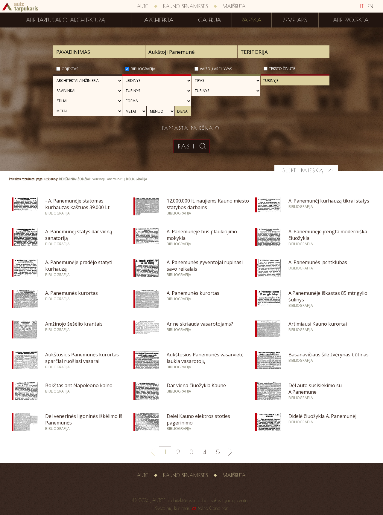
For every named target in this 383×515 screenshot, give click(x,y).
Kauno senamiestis (185, 6)
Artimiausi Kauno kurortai (317, 324)
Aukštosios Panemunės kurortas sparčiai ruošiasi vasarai (82, 357)
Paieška (252, 20)
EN (370, 6)
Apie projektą (351, 20)
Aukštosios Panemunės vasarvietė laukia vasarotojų (205, 357)
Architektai (159, 20)
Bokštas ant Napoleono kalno (79, 385)
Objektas (70, 68)
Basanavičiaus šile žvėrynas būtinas (328, 354)
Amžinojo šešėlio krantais (74, 324)
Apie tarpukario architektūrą (65, 20)
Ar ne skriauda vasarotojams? (200, 324)
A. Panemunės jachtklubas (317, 262)
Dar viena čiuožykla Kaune (196, 385)
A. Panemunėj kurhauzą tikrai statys (328, 200)
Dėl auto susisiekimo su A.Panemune (315, 388)
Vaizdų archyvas (216, 68)
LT (362, 6)
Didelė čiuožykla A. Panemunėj (322, 416)
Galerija (209, 20)
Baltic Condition (213, 508)
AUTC (142, 6)
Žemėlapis (295, 20)
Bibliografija (143, 68)
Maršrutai (235, 6)
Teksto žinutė (282, 68)
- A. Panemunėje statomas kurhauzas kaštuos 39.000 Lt (77, 204)
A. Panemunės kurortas (71, 293)
